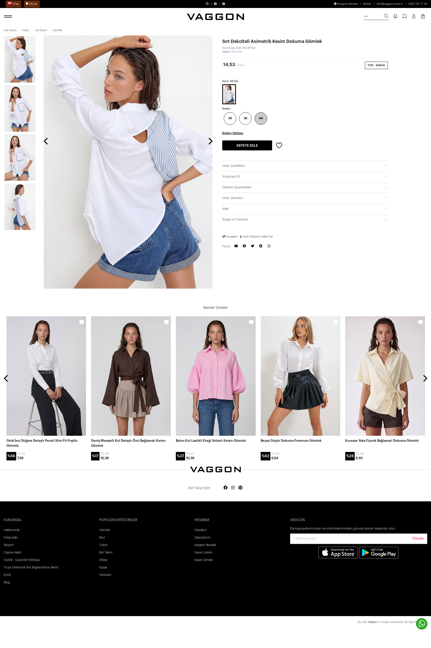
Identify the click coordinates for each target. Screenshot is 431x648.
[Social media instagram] (233, 488)
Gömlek (104, 530)
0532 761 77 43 (417, 3)
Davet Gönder (204, 559)
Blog (7, 582)
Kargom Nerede (347, 3)
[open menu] (9, 16)
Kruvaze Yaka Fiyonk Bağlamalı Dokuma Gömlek (382, 440)
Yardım (367, 3)
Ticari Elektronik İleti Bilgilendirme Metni (31, 567)
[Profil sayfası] (413, 18)
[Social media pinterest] (240, 488)
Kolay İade (10, 537)
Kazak (103, 567)
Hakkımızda (11, 530)
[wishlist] (81, 323)
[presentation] (46, 142)
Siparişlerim (203, 537)
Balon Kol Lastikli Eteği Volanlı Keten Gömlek (211, 440)
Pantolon (105, 574)
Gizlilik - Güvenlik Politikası (22, 559)
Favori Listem (204, 552)
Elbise (103, 559)
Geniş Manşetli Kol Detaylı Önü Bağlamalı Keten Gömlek (128, 443)
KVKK (7, 574)
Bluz (102, 537)
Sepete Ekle (247, 145)
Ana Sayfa (10, 30)
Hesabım (201, 530)
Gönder (418, 538)
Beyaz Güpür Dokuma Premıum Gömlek (291, 440)
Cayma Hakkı (12, 552)
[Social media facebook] (225, 488)
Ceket (103, 544)
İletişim (9, 544)
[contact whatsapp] (421, 623)
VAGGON (236, 51)
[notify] (395, 16)
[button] (305, 165)
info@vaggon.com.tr (390, 3)
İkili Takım (105, 552)
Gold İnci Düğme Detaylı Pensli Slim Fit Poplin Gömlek (42, 443)
